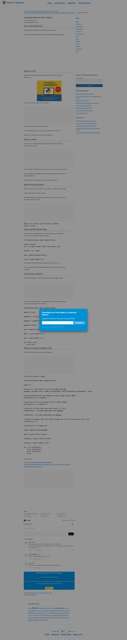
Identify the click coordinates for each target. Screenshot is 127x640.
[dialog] (63, 320)
